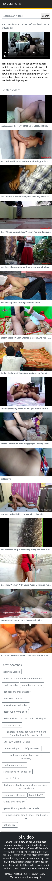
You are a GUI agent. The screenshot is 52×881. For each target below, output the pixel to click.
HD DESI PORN (11, 4)
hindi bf (11, 855)
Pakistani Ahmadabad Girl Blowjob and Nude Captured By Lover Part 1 (26, 733)
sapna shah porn (12, 748)
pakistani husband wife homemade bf (23, 678)
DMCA (8, 873)
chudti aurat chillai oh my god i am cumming (26, 756)
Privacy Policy (38, 873)
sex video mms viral (32, 685)
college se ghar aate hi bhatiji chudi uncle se (26, 816)
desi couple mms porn (15, 711)
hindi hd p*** (36, 795)
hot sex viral (9, 824)
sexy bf (37, 877)
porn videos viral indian (15, 705)
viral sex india (10, 685)
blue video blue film (13, 698)
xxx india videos (11, 671)
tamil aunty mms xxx (14, 801)
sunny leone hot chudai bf (17, 771)
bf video (26, 837)
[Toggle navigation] (46, 4)
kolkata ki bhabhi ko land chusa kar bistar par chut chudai (26, 786)
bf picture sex (32, 748)
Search (45, 15)
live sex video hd (12, 725)
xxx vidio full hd (11, 778)
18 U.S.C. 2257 (21, 873)
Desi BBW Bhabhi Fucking (16, 741)
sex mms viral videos (14, 795)
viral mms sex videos (14, 765)
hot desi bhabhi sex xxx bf (17, 691)
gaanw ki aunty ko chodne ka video (21, 808)
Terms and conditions (21, 877)
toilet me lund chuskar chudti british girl (24, 718)
